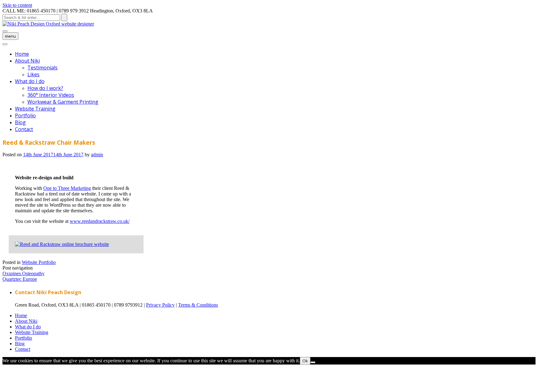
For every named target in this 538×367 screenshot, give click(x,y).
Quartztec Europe (19, 279)
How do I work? (45, 88)
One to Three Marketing (67, 188)
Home (22, 53)
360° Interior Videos (50, 95)
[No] (312, 362)
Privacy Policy (160, 305)
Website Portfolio (39, 262)
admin (97, 154)
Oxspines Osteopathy (23, 273)
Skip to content (17, 5)
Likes (33, 74)
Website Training (35, 108)
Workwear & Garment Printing (62, 101)
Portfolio (25, 115)
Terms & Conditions (198, 305)
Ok (305, 361)
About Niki (27, 60)
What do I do (30, 81)
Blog (20, 122)
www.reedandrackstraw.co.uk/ (100, 221)
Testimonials (42, 67)
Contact (24, 129)
